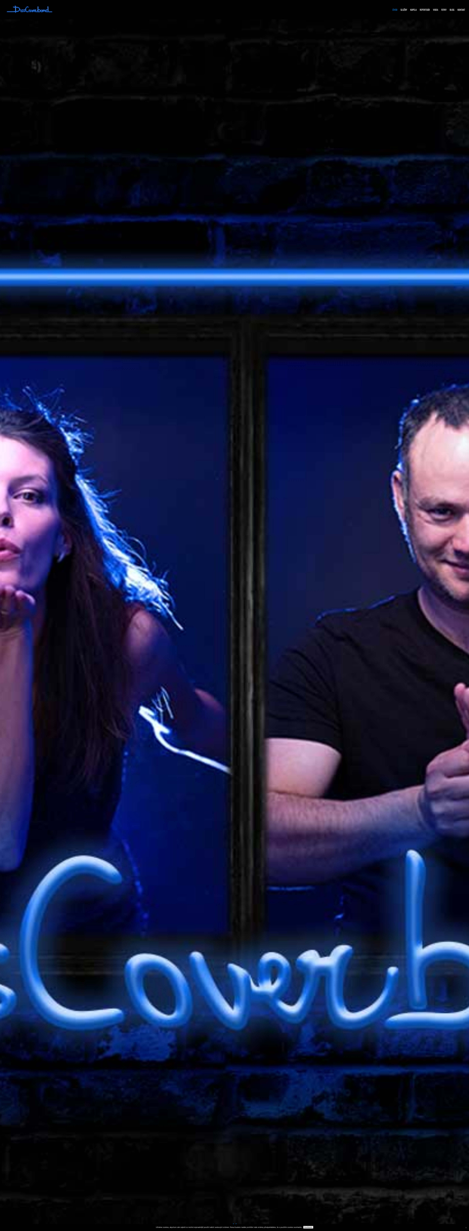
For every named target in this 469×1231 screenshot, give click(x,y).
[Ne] (466, 1227)
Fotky (444, 10)
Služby (403, 10)
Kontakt (461, 10)
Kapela (413, 10)
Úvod (394, 10)
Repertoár (425, 10)
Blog (452, 10)
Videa (435, 10)
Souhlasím (308, 1227)
